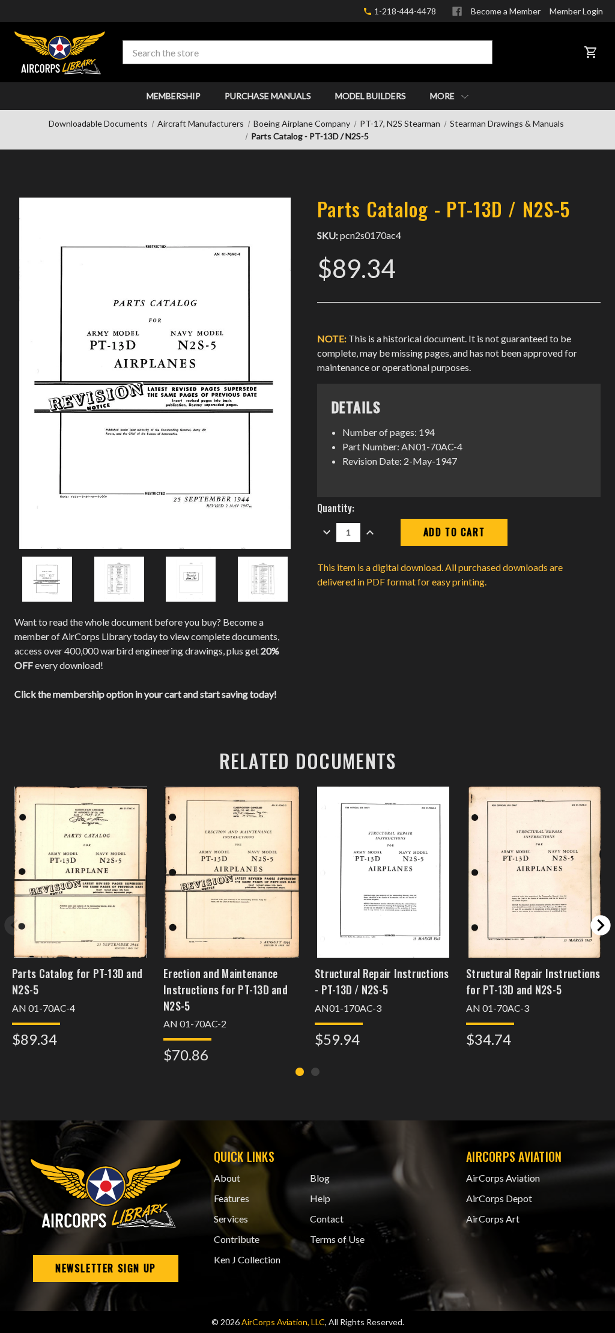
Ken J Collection (247, 1259)
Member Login (576, 11)
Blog (320, 1177)
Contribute (236, 1239)
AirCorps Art (493, 1218)
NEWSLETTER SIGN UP (105, 1268)
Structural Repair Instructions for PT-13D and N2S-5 (533, 981)
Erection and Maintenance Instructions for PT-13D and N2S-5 (225, 990)
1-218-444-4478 (404, 11)
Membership (174, 96)
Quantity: (335, 508)
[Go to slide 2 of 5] (600, 925)
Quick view (81, 856)
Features (231, 1198)
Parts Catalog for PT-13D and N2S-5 (77, 981)
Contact (327, 1218)
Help (320, 1198)
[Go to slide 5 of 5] (14, 925)
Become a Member (506, 11)
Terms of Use (337, 1239)
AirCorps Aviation (503, 1177)
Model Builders (370, 96)
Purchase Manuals (268, 96)
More (443, 96)
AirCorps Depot (499, 1198)
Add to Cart (80, 888)
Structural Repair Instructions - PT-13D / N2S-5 (382, 981)
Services (231, 1218)
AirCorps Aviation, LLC (283, 1322)
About (227, 1177)
